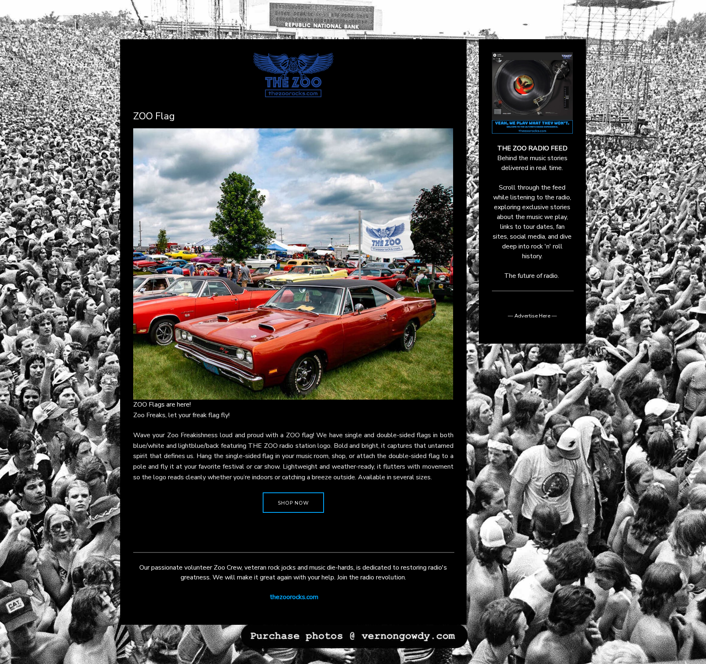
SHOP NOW (293, 503)
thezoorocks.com (294, 596)
